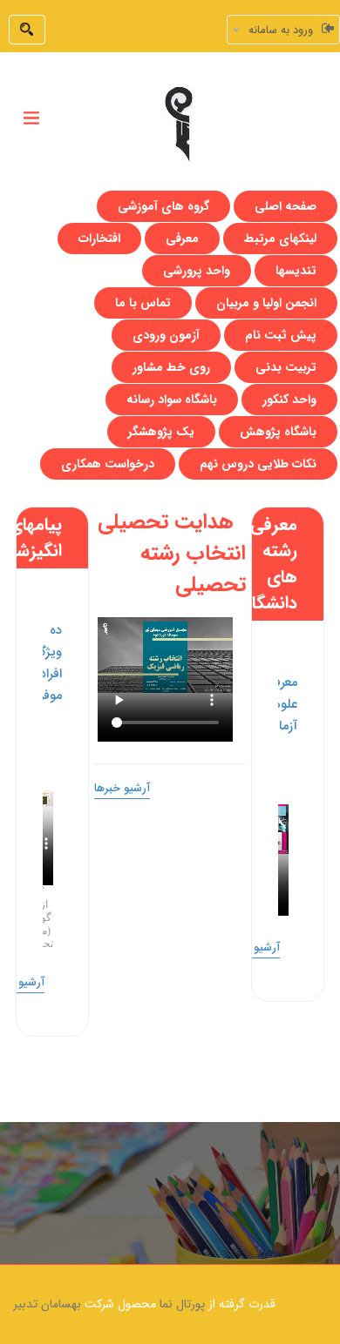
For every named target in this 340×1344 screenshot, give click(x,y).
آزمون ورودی (166, 335)
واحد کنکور (289, 399)
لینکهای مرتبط (280, 238)
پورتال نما (182, 1304)
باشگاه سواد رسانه (171, 399)
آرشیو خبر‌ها (252, 948)
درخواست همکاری (107, 464)
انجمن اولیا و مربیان (266, 302)
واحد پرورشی (196, 270)
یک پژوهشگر (161, 431)
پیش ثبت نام (280, 335)
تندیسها (295, 270)
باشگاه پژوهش (278, 431)
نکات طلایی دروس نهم (258, 464)
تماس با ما (143, 302)
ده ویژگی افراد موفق (46, 663)
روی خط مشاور (171, 367)
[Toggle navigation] (31, 118)
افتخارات (99, 238)
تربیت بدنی (285, 367)
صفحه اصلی (285, 206)
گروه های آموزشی (163, 206)
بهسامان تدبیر (47, 1304)
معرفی (182, 238)
